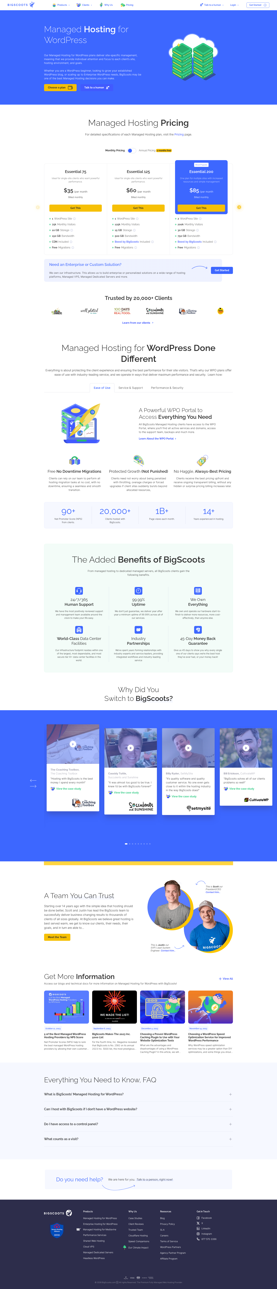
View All (228, 978)
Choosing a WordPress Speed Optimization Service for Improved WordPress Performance (209, 1037)
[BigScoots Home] (21, 5)
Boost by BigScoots (127, 241)
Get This (75, 208)
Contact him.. (213, 892)
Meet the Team (57, 937)
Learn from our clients (136, 322)
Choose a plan (57, 87)
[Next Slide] (239, 207)
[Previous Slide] (38, 207)
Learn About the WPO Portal (156, 438)
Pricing (179, 134)
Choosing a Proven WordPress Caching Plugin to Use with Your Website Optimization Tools (160, 1037)
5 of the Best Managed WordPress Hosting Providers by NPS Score (65, 1036)
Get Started (255, 5)
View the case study (68, 788)
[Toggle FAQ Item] (230, 1094)
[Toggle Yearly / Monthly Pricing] (131, 150)
